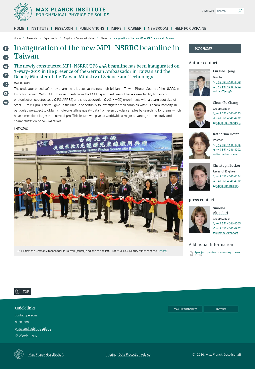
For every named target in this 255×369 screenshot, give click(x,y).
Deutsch (208, 10)
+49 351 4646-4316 (228, 144)
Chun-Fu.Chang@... (228, 122)
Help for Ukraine (190, 28)
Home (19, 28)
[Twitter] (6, 75)
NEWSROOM (158, 28)
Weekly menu (28, 335)
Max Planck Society (185, 308)
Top (26, 292)
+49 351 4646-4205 (228, 223)
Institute (39, 28)
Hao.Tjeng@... (225, 91)
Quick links (25, 308)
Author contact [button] (203, 63)
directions (22, 322)
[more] (163, 251)
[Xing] (6, 84)
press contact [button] (201, 200)
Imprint (111, 354)
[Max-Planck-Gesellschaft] (21, 354)
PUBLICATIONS (91, 28)
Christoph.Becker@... (229, 185)
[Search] (240, 11)
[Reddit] (6, 66)
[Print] (6, 102)
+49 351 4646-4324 (228, 176)
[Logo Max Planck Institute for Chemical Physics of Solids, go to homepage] (88, 12)
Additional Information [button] (211, 244)
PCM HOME (203, 49)
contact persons (26, 315)
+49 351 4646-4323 (228, 113)
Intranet (221, 308)
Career (134, 28)
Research (64, 28)
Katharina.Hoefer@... (229, 154)
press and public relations (33, 329)
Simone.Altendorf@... (229, 233)
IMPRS (116, 28)
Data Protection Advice (134, 354)
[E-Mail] (6, 93)
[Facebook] (6, 49)
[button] (179, 243)
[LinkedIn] (6, 58)
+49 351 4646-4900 (228, 81)
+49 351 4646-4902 (228, 86)
